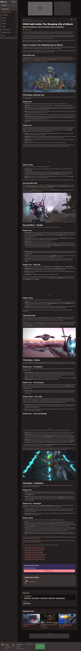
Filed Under (26, 593)
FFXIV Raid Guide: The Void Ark (29, 624)
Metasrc (18, 647)
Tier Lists (3, 35)
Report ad (62, 2)
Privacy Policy (7, 646)
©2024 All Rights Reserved (30, 644)
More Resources (19, 644)
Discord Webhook (35, 598)
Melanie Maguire (44, 627)
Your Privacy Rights (40, 646)
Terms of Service (7, 647)
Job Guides (4, 17)
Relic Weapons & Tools (6, 32)
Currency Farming (5, 29)
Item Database (5, 14)
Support (6, 648)
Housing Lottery (43, 598)
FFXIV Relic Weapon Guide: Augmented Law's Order (49, 625)
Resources (4, 23)
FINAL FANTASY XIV (26, 19)
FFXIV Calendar (27, 598)
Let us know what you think (31, 565)
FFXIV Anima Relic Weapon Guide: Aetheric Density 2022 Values (66, 625)
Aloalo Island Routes (60, 598)
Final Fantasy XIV (26, 603)
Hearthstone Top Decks (20, 648)
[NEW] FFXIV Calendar (6, 12)
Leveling (3, 26)
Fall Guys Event (52, 598)
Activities (3, 20)
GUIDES (31, 19)
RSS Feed (13, 646)
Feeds (13, 644)
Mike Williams (28, 29)
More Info (6, 644)
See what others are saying (30, 568)
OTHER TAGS (25, 601)
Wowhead (18, 646)
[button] (9, 12)
